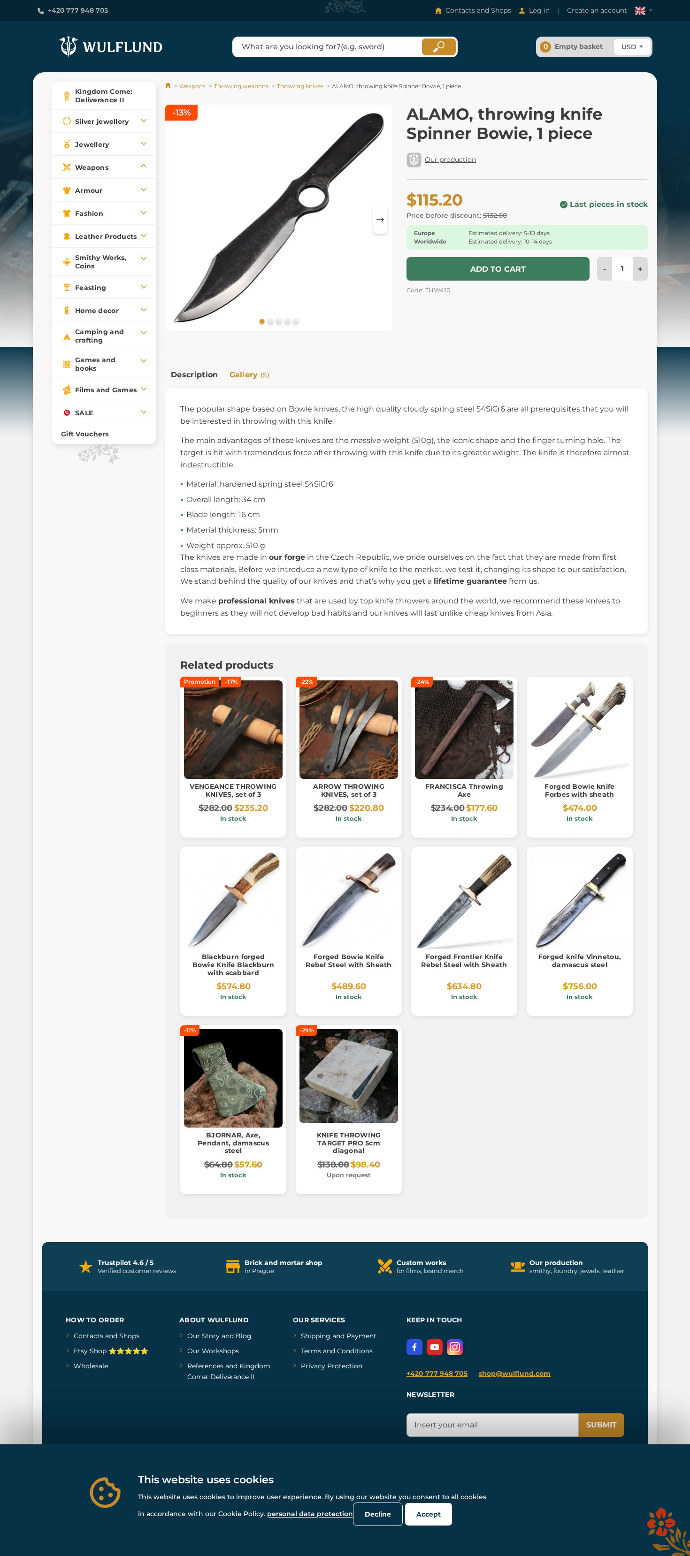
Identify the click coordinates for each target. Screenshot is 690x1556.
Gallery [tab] (250, 374)
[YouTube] (435, 1347)
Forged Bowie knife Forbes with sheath (579, 790)
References (205, 1366)
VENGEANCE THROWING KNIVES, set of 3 (233, 790)
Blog (244, 1336)
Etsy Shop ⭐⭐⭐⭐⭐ (111, 1351)
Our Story (203, 1336)
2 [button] (269, 321)
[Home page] (168, 86)
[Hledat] (439, 46)
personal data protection (310, 1514)
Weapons (192, 86)
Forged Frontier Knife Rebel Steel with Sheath (464, 961)
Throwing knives (300, 86)
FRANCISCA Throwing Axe (464, 790)
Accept (428, 1514)
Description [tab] (194, 374)
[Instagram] (455, 1347)
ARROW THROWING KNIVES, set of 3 (348, 790)
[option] (279, 219)
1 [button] (261, 321)
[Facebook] (414, 1347)
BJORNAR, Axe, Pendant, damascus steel (233, 1143)
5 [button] (295, 321)
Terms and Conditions (337, 1351)
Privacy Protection (331, 1366)
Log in (539, 10)
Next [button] (380, 220)
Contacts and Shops (478, 10)
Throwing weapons (241, 86)
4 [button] (286, 321)
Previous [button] (177, 220)
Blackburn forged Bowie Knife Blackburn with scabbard (233, 965)
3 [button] (278, 321)
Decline (378, 1514)
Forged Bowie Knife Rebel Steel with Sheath (348, 961)
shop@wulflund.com (515, 1373)
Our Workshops (213, 1351)
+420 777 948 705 (78, 10)
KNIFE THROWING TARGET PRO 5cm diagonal (349, 1143)
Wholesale (91, 1366)
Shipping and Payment (338, 1336)
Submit (601, 1424)
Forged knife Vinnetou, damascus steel (579, 961)
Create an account (597, 10)
